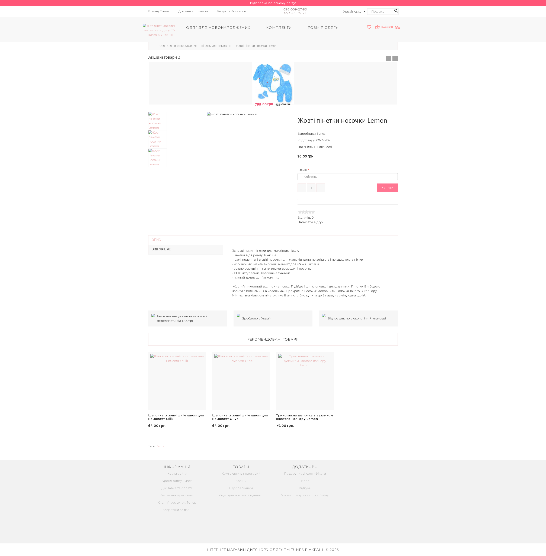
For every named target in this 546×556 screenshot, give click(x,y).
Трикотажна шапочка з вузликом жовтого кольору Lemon (304, 417)
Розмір (302, 169)
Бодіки (241, 480)
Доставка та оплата (177, 488)
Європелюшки (241, 488)
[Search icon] (396, 11)
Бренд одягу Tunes (177, 480)
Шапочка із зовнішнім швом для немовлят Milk (176, 417)
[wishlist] (370, 27)
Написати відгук (310, 222)
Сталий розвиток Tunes (177, 502)
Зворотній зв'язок (177, 509)
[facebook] (273, 534)
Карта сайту (177, 473)
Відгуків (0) (161, 249)
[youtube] (282, 534)
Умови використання (177, 495)
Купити (388, 187)
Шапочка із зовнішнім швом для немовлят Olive (240, 417)
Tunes (321, 134)
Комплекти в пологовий (241, 473)
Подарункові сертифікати (305, 473)
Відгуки (305, 488)
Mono (161, 446)
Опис (156, 240)
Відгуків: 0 (306, 218)
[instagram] (263, 534)
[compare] (304, 197)
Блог (305, 480)
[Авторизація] (398, 27)
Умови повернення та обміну (305, 495)
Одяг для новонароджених (241, 495)
